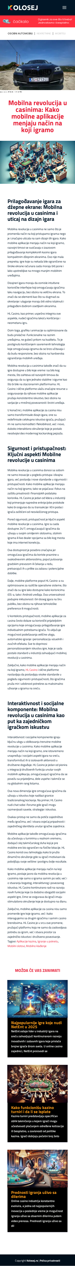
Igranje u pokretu (48, 941)
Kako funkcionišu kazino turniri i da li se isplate (32, 1109)
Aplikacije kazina (26, 941)
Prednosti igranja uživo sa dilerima (34, 1194)
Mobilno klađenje (36, 946)
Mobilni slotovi (16, 946)
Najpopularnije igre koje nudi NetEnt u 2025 (36, 1025)
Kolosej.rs (32, 1260)
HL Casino (32, 670)
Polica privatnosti (50, 1260)
